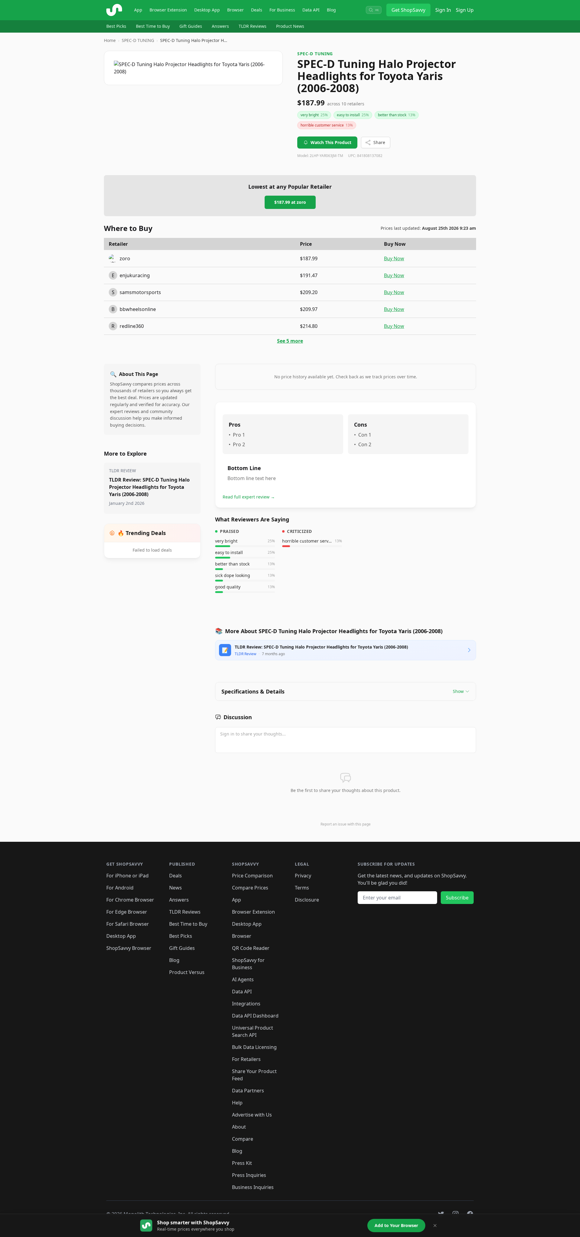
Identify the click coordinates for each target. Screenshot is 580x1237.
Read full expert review (249, 497)
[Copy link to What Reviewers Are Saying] (296, 519)
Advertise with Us (252, 1114)
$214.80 (308, 326)
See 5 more (290, 341)
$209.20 (308, 292)
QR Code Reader (250, 948)
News (175, 887)
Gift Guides (190, 26)
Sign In (443, 10)
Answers (220, 26)
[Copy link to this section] (258, 717)
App (138, 10)
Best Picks (116, 26)
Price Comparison (252, 875)
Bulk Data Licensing (254, 1047)
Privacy (303, 875)
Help (237, 1102)
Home (110, 40)
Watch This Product (331, 142)
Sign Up (465, 10)
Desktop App (207, 10)
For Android (120, 887)
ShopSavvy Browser (128, 948)
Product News (290, 26)
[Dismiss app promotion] (435, 1225)
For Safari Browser (127, 924)
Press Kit (242, 1163)
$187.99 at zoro (290, 202)
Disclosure (307, 899)
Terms (302, 887)
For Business (282, 10)
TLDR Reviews (252, 26)
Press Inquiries (249, 1175)
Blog (331, 10)
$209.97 (308, 309)
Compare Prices (250, 887)
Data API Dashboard (255, 1015)
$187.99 (308, 258)
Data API (311, 10)
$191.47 (308, 275)
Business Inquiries (253, 1187)
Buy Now (394, 258)
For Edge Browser (126, 912)
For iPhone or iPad (127, 875)
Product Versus (187, 972)
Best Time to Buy (153, 26)
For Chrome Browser (130, 899)
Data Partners (248, 1090)
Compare (242, 1139)
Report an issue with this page (346, 824)
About (239, 1126)
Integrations (246, 1003)
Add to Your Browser (396, 1225)
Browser (235, 10)
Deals (256, 10)
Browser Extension (168, 10)
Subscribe (457, 897)
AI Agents (243, 979)
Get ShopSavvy (408, 10)
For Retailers (246, 1059)
